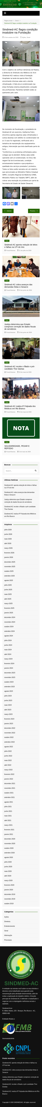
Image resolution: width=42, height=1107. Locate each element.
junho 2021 (8, 811)
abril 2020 (7, 876)
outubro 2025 (8, 571)
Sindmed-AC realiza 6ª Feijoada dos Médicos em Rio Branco (20, 515)
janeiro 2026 (8, 557)
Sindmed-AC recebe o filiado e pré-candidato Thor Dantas (20, 508)
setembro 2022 (9, 742)
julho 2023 (8, 696)
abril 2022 (7, 765)
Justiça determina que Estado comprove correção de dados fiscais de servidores (20, 326)
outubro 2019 (8, 903)
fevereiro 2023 (9, 719)
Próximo (32, 211)
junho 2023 (8, 700)
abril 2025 (7, 599)
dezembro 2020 (9, 839)
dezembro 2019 (9, 894)
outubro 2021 (8, 793)
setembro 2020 (9, 853)
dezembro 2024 (9, 617)
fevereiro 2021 (9, 829)
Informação (8, 935)
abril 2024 (7, 654)
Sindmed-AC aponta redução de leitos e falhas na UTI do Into (20, 486)
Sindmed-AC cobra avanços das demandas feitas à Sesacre (19, 493)
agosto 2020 (8, 857)
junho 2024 (8, 645)
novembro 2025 (9, 566)
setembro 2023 (9, 686)
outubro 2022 (8, 737)
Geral (28, 37)
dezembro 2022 (9, 728)
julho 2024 (8, 640)
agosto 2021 (8, 802)
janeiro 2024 (8, 668)
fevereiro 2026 (9, 553)
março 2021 (8, 825)
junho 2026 (8, 534)
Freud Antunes (10, 250)
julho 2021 (8, 806)
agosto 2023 (8, 691)
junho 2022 (8, 756)
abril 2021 (7, 820)
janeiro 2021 (8, 834)
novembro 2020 (9, 843)
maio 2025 (8, 594)
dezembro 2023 (9, 673)
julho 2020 (8, 862)
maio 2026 (8, 539)
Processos (8, 940)
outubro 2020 (8, 848)
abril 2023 (7, 710)
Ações (24, 37)
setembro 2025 (9, 576)
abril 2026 (7, 543)
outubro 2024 (8, 626)
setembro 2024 (9, 631)
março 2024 (8, 659)
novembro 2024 (9, 622)
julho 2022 (8, 751)
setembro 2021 (9, 797)
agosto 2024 (8, 636)
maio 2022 (8, 760)
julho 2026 (8, 530)
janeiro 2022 (8, 779)
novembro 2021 (9, 788)
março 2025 (8, 603)
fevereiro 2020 (9, 885)
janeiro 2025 (8, 613)
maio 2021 (8, 816)
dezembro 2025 (9, 562)
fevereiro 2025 (9, 608)
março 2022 (8, 770)
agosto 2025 (8, 580)
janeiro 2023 (8, 723)
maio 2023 (8, 705)
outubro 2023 (8, 682)
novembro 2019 (9, 899)
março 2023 (8, 714)
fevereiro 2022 (9, 774)
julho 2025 (8, 585)
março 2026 (8, 548)
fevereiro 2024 (9, 663)
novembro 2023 (9, 677)
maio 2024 (8, 649)
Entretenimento (9, 926)
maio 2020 (8, 871)
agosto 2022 (8, 746)
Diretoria (7, 921)
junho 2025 (8, 589)
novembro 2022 (9, 733)
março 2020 (8, 880)
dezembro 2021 (9, 783)
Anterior (9, 211)
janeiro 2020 (8, 890)
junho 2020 (8, 866)
